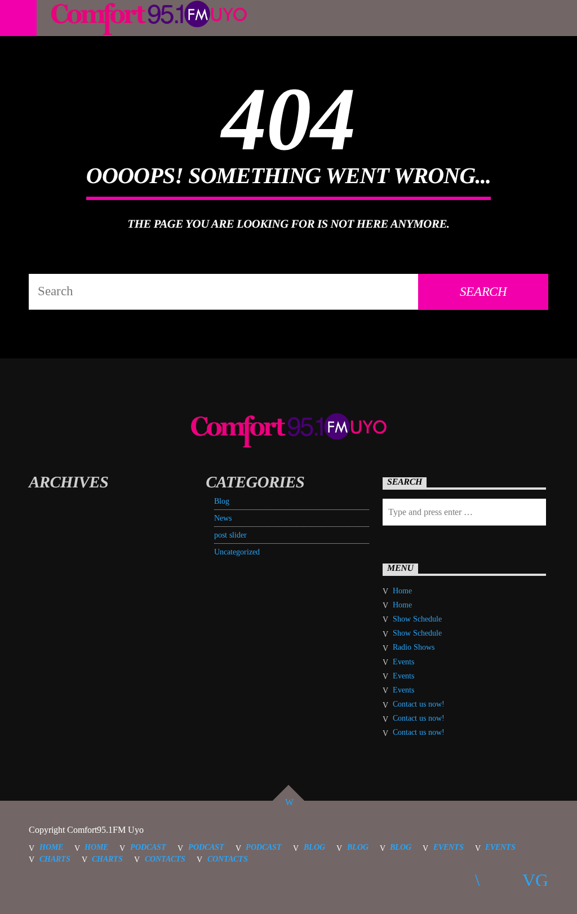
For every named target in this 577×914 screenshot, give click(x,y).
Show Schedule (417, 619)
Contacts (165, 858)
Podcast (148, 846)
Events (403, 662)
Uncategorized (237, 552)
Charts (54, 858)
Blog (221, 501)
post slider (230, 535)
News (223, 518)
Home (402, 591)
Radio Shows (413, 647)
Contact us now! (419, 704)
